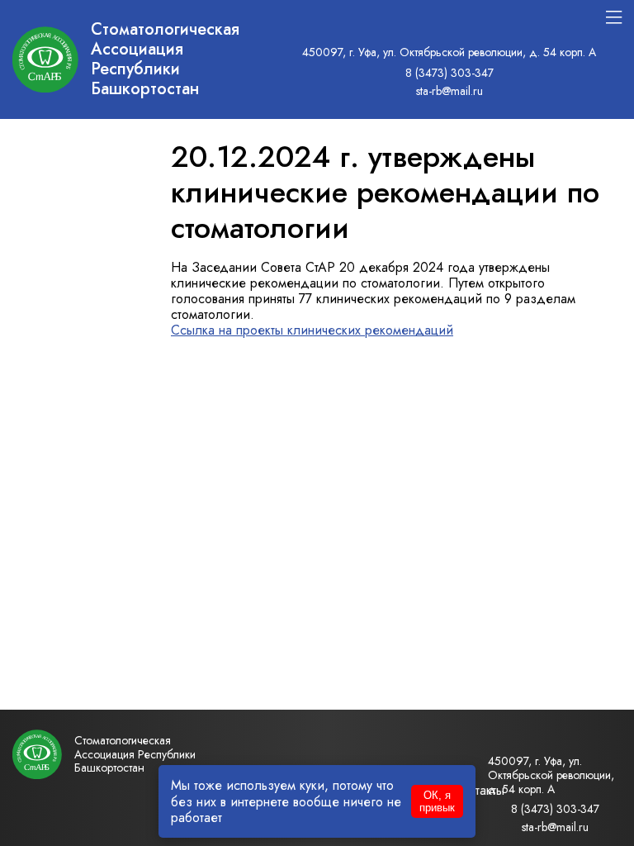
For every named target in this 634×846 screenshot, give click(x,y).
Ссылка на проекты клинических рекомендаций (312, 330)
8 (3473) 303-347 (449, 72)
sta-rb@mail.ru (449, 91)
